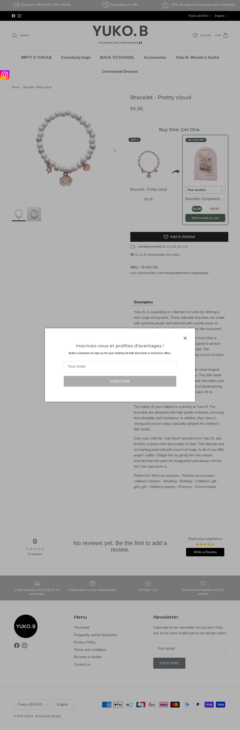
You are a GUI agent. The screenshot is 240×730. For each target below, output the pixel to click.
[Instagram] (4, 75)
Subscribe (120, 381)
